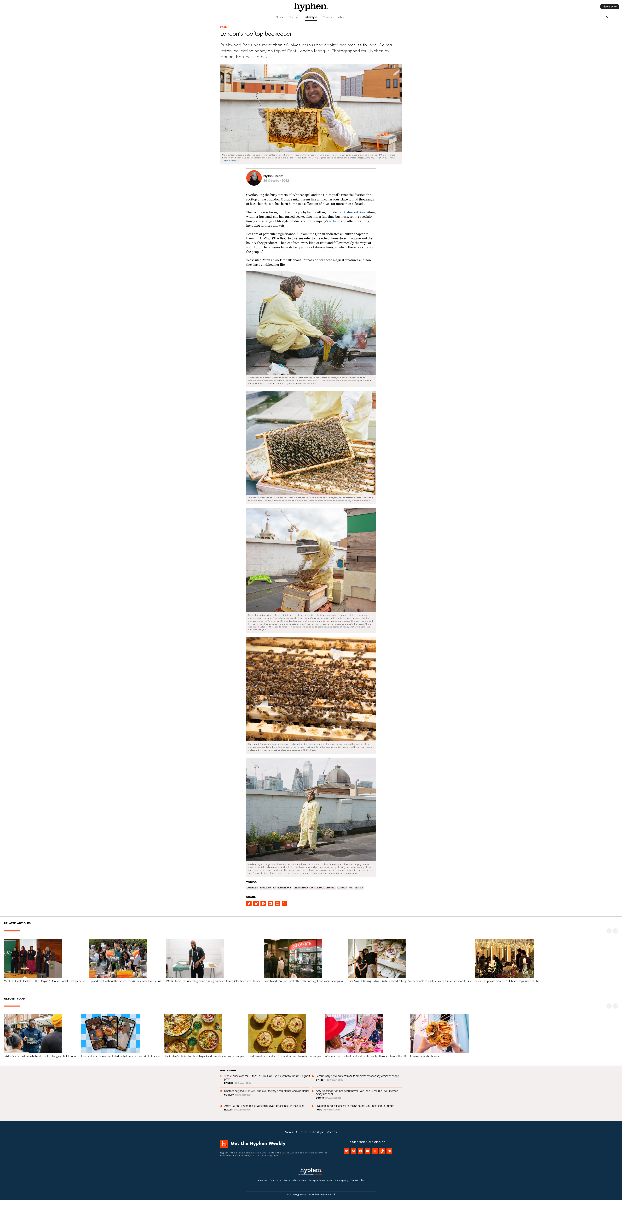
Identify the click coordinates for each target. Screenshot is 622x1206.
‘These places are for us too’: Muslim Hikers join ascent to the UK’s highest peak (267, 1077)
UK (350, 888)
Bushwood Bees (354, 212)
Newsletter (610, 6)
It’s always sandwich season (425, 1056)
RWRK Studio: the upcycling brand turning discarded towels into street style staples (213, 981)
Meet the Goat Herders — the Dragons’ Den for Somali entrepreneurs (44, 981)
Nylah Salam (273, 176)
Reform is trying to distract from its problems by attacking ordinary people (357, 1076)
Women (359, 888)
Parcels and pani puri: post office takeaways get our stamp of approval (304, 981)
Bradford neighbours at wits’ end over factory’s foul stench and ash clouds (266, 1091)
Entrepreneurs (282, 888)
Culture (294, 17)
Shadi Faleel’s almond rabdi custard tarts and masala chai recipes (284, 1056)
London (342, 888)
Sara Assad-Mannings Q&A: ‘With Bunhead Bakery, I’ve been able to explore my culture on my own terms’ (409, 981)
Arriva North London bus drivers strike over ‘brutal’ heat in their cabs (264, 1106)
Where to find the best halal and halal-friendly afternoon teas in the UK (365, 1056)
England (265, 888)
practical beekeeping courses (309, 744)
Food (223, 27)
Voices (327, 17)
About (342, 17)
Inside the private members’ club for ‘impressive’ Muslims (507, 981)
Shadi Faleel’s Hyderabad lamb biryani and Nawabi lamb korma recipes (204, 1056)
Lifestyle (311, 17)
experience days (280, 744)
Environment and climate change (314, 888)
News (279, 17)
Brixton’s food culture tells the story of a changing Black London (40, 1056)
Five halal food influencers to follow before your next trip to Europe (120, 1056)
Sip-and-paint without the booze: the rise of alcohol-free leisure (125, 981)
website (334, 221)
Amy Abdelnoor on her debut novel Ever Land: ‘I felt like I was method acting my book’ (357, 1092)
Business (252, 888)
